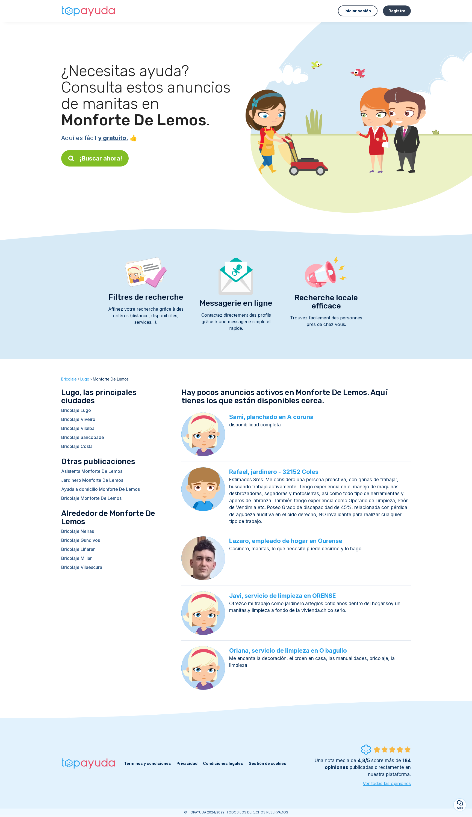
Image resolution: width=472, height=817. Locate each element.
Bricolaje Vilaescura (81, 567)
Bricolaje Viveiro (78, 419)
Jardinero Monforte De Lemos (92, 480)
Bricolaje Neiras (77, 531)
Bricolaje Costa (77, 446)
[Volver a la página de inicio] (88, 10)
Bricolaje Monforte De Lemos (91, 498)
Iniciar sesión (357, 10)
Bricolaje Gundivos (80, 540)
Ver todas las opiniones (387, 783)
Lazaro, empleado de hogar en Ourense (285, 540)
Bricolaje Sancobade (82, 437)
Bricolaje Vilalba (78, 428)
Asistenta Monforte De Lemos (91, 471)
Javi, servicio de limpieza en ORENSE (282, 595)
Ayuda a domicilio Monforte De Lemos (100, 489)
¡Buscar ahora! (101, 158)
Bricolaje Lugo (76, 410)
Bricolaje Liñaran (78, 549)
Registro (396, 10)
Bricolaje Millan (77, 558)
